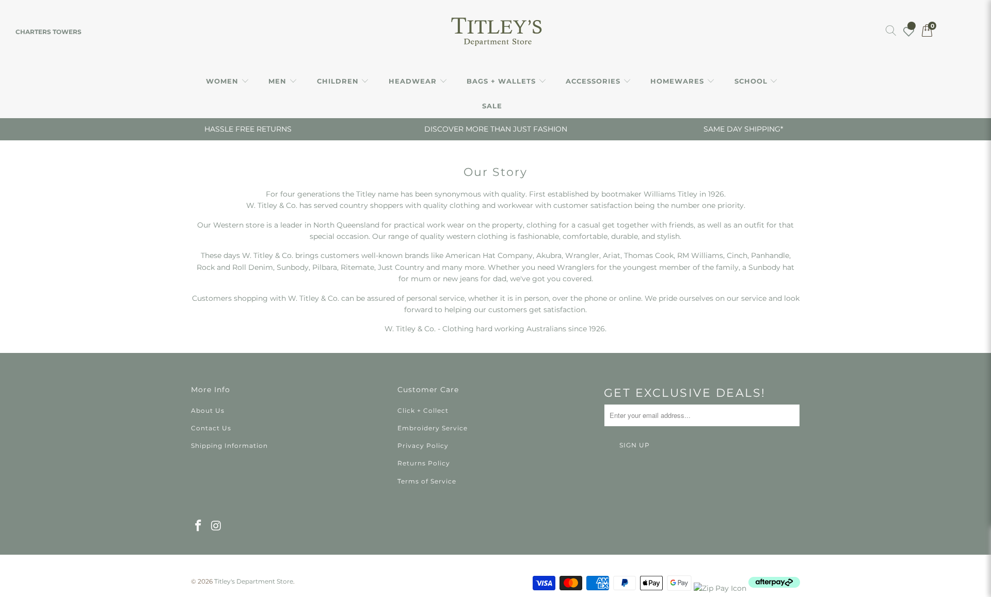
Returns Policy (423, 463)
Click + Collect (423, 410)
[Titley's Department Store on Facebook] (198, 526)
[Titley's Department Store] (496, 32)
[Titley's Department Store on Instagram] (217, 526)
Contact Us (211, 428)
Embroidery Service (432, 428)
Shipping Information (229, 445)
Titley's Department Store (253, 581)
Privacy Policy (423, 445)
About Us (208, 410)
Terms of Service (426, 481)
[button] (227, 81)
